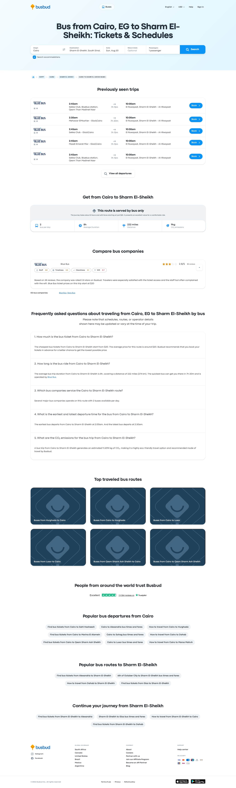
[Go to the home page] (40, 7)
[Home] (33, 77)
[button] (64, 49)
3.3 (67, 270)
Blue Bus (65, 264)
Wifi (98, 270)
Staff (41, 270)
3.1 (88, 270)
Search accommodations (48, 57)
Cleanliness (80, 270)
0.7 (103, 270)
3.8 (46, 270)
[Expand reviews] (199, 267)
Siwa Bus (71, 293)
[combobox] (45, 49)
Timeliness (59, 270)
